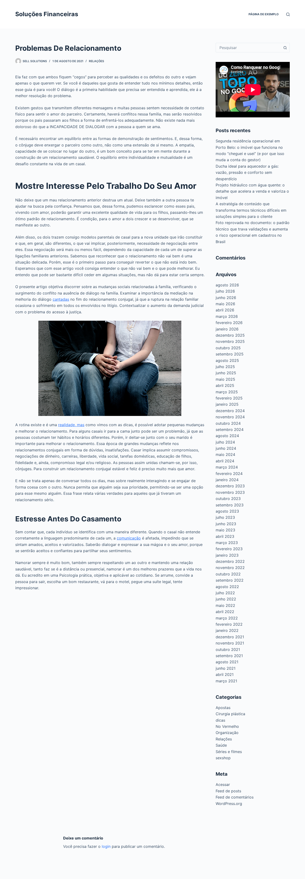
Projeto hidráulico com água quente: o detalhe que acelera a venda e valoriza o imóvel (252, 191)
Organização (227, 732)
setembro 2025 (230, 354)
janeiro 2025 (227, 404)
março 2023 (227, 542)
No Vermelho (227, 726)
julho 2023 (225, 517)
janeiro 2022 (227, 630)
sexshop (223, 757)
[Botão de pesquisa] (285, 47)
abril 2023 (225, 536)
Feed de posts (228, 791)
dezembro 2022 (230, 561)
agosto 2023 (227, 511)
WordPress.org (229, 803)
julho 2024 (225, 442)
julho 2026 (225, 291)
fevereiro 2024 (229, 473)
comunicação (129, 538)
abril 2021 (225, 674)
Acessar (223, 784)
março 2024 (227, 467)
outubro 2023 (228, 498)
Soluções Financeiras (46, 14)
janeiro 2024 (227, 479)
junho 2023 (226, 523)
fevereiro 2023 (229, 548)
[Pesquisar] (288, 14)
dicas (220, 720)
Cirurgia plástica (230, 713)
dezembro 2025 (230, 335)
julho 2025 (225, 366)
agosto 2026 (227, 285)
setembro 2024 (230, 429)
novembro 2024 (230, 417)
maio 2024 (225, 454)
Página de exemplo (264, 14)
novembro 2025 (230, 341)
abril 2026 (225, 310)
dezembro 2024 (230, 410)
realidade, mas (71, 424)
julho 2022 (225, 592)
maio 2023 (225, 530)
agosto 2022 (227, 586)
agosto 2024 (227, 435)
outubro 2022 (228, 574)
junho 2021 (225, 668)
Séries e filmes (229, 751)
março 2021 (226, 681)
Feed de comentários (235, 797)
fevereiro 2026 (229, 322)
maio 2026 (225, 303)
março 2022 (227, 618)
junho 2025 (226, 372)
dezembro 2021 (230, 636)
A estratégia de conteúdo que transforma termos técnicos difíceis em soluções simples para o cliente (251, 210)
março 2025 (227, 392)
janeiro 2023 (227, 555)
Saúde (221, 745)
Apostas (223, 707)
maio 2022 (225, 605)
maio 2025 (225, 379)
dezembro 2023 (230, 486)
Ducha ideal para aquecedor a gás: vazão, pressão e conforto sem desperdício (247, 172)
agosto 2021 (227, 661)
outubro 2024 (228, 423)
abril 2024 (225, 461)
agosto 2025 (227, 360)
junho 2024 (226, 448)
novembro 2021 (230, 643)
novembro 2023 (230, 492)
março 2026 (227, 316)
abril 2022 (225, 611)
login (106, 846)
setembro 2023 (230, 505)
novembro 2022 (230, 567)
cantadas (61, 299)
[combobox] (248, 47)
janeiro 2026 (227, 329)
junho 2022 (226, 599)
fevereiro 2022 (229, 624)
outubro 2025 (228, 347)
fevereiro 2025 (229, 398)
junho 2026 (226, 297)
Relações (96, 61)
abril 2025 (225, 385)
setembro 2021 (229, 655)
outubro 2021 (228, 649)
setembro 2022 (230, 580)
